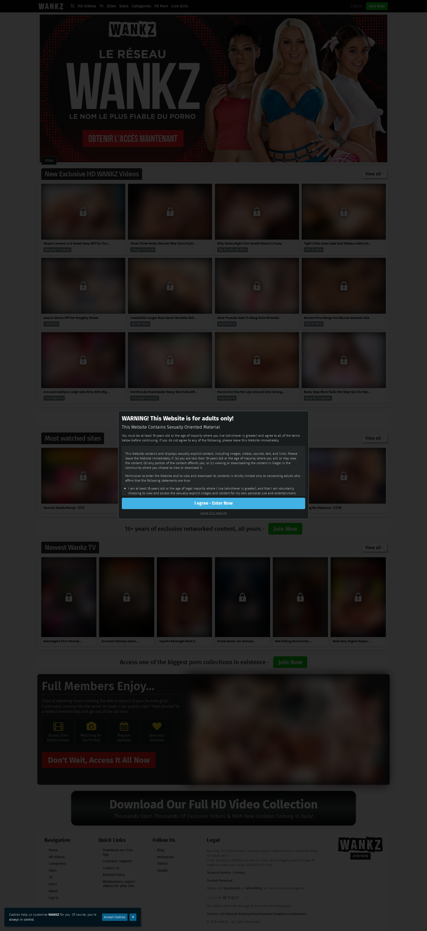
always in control (21, 919)
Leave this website (213, 513)
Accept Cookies (114, 917)
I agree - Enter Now (213, 503)
